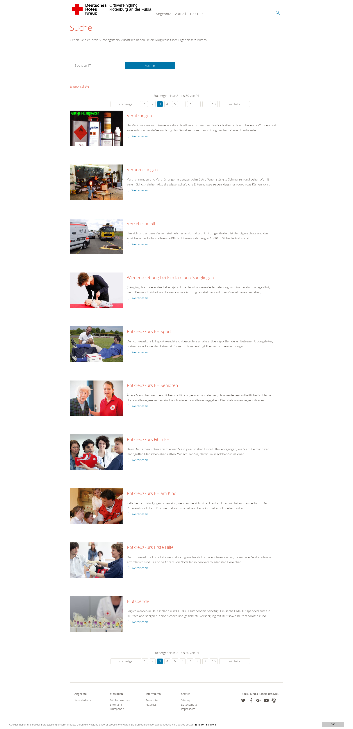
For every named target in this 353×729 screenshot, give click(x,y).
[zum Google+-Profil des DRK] (258, 700)
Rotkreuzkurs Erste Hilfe (150, 547)
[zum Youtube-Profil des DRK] (266, 700)
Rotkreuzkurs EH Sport (149, 331)
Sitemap (186, 700)
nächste (234, 104)
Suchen (150, 65)
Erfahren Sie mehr (205, 724)
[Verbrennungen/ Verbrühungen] (96, 182)
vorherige (125, 104)
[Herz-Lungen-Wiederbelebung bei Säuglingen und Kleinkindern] (96, 290)
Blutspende (138, 601)
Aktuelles (151, 704)
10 (214, 104)
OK (333, 724)
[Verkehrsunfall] (96, 236)
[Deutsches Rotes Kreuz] (89, 9)
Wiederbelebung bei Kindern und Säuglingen (170, 277)
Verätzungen (139, 115)
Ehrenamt (116, 704)
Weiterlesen (139, 136)
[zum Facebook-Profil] (243, 700)
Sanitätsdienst (83, 700)
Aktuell (180, 14)
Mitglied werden (120, 700)
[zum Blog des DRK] (274, 700)
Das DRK (197, 14)
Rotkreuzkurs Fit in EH (148, 439)
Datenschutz (189, 704)
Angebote (163, 14)
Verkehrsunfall (141, 223)
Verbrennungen (142, 169)
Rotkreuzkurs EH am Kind (151, 493)
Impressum (188, 709)
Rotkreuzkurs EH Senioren (152, 385)
